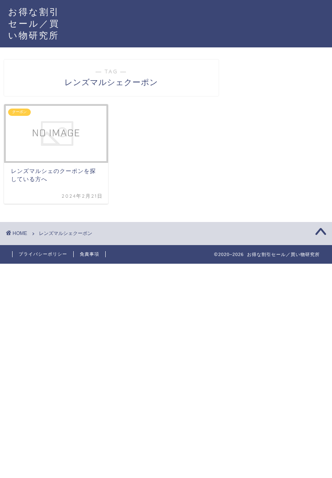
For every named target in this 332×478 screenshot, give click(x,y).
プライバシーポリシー (43, 254)
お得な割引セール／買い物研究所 (34, 23)
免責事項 (89, 254)
